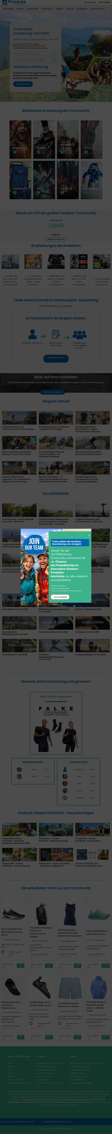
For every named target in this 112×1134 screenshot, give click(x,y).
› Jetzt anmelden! (60, 597)
